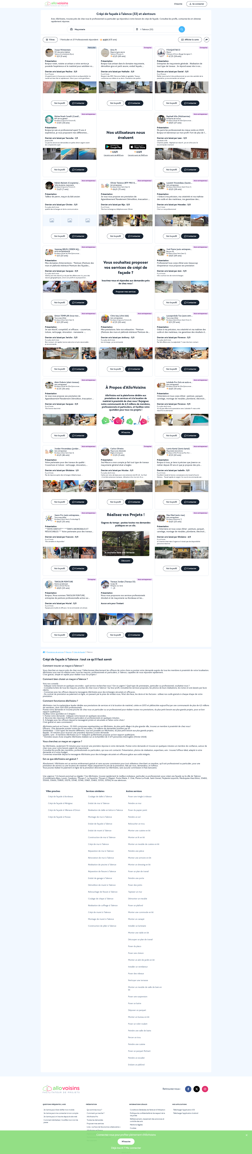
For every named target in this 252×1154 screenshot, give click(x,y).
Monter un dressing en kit (139, 864)
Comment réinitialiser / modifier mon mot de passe (61, 1121)
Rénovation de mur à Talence (101, 857)
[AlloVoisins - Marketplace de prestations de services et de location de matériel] (56, 5)
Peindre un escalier (136, 1057)
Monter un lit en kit (136, 837)
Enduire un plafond (136, 1064)
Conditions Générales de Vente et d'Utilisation (147, 1110)
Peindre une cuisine (136, 1044)
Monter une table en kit (138, 932)
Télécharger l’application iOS (184, 1110)
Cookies (133, 1128)
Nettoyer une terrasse (138, 980)
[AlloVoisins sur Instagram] (205, 1089)
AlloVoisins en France (95, 1130)
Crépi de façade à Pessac (59, 817)
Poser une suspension (137, 996)
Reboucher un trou (136, 823)
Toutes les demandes (95, 1120)
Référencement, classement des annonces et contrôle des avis (147, 1120)
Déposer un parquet (137, 1010)
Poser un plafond (135, 905)
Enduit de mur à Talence (98, 803)
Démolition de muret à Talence (102, 885)
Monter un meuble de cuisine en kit (143, 844)
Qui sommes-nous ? (94, 1110)
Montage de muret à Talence (101, 919)
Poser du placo (134, 946)
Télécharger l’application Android (185, 1113)
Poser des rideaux (136, 973)
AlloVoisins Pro (92, 1116)
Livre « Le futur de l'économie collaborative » (104, 1127)
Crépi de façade (79, 652)
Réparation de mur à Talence (101, 851)
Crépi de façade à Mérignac (60, 803)
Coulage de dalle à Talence (100, 796)
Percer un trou (134, 1037)
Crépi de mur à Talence (98, 844)
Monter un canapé (136, 919)
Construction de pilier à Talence (102, 925)
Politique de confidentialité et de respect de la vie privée (147, 1114)
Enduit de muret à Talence (99, 830)
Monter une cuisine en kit (139, 830)
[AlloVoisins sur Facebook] (188, 1089)
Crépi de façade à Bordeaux (60, 796)
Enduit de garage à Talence (100, 878)
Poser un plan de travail (138, 871)
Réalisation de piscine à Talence (102, 864)
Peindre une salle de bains (139, 1030)
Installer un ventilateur (138, 966)
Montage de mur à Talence (100, 817)
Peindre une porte (136, 878)
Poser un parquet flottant (139, 1051)
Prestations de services (55, 652)
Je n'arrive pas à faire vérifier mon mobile (59, 1110)
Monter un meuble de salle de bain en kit (145, 988)
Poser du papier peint (137, 810)
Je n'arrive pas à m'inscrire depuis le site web (60, 1116)
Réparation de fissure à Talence (102, 871)
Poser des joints (135, 885)
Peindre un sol (134, 817)
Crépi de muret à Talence (99, 912)
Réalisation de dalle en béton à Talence (105, 810)
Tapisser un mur (135, 891)
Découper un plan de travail (140, 939)
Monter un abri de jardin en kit (141, 960)
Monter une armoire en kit (139, 857)
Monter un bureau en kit (138, 1017)
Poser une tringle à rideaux (139, 796)
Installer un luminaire (137, 925)
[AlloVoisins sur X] (196, 1089)
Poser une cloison (136, 953)
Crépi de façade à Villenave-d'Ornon (64, 810)
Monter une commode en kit (141, 912)
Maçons (69, 652)
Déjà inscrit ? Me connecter (126, 1148)
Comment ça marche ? (95, 1113)
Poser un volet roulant (137, 1023)
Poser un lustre (134, 1003)
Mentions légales (136, 1124)
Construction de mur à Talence (102, 837)
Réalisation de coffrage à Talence (103, 905)
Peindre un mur (134, 803)
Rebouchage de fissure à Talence (102, 891)
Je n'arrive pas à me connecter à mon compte (61, 1113)
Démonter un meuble (137, 898)
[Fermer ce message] (247, 1135)
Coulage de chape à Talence (100, 898)
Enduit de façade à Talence (100, 823)
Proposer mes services (95, 1123)
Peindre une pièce (136, 851)
